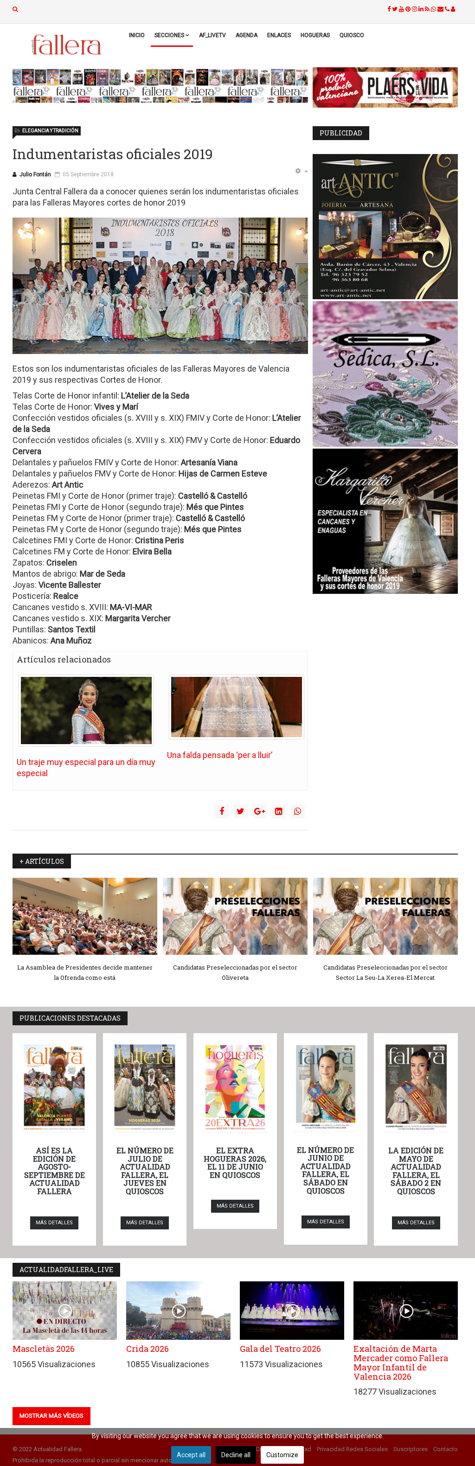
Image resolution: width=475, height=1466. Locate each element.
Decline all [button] (235, 1455)
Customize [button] (282, 1455)
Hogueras (315, 35)
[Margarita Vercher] (385, 521)
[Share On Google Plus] (260, 811)
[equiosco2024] (160, 85)
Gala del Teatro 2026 (280, 1348)
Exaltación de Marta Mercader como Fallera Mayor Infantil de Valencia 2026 (400, 1362)
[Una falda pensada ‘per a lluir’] (236, 707)
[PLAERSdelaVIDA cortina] (385, 87)
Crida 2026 (147, 1348)
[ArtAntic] (385, 226)
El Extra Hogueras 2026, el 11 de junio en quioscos (235, 1162)
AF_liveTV (212, 35)
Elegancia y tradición (50, 130)
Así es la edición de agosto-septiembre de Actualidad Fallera (54, 1170)
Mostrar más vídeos (51, 1415)
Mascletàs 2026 (44, 1348)
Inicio (137, 35)
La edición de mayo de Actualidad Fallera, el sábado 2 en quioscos (415, 1170)
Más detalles (54, 1223)
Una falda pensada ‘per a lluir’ (219, 755)
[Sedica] (385, 373)
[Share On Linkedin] (279, 811)
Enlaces (279, 35)
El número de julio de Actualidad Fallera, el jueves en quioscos (144, 1170)
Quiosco (352, 35)
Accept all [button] (191, 1455)
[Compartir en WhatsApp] (298, 811)
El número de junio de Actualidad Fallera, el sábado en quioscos (325, 1170)
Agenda (246, 35)
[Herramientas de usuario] (301, 171)
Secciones (169, 35)
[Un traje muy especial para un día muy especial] (86, 710)
